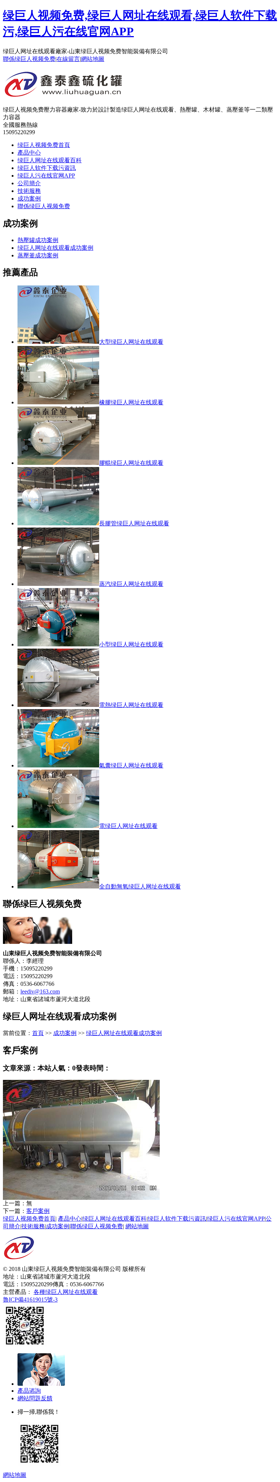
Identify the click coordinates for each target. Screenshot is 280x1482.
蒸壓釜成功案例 (38, 255)
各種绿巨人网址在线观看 (66, 1292)
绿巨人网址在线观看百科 (50, 160)
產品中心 (29, 152)
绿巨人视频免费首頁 (44, 145)
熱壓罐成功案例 (38, 240)
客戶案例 (38, 1211)
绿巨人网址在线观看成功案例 (55, 248)
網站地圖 (92, 59)
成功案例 (29, 198)
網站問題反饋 (35, 1398)
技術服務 (29, 191)
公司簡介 (29, 183)
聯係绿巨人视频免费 (29, 59)
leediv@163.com (40, 991)
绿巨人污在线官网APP (46, 175)
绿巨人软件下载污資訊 (47, 168)
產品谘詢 (29, 1391)
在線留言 (68, 59)
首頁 (38, 1033)
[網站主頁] (64, 94)
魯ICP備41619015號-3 (30, 1299)
